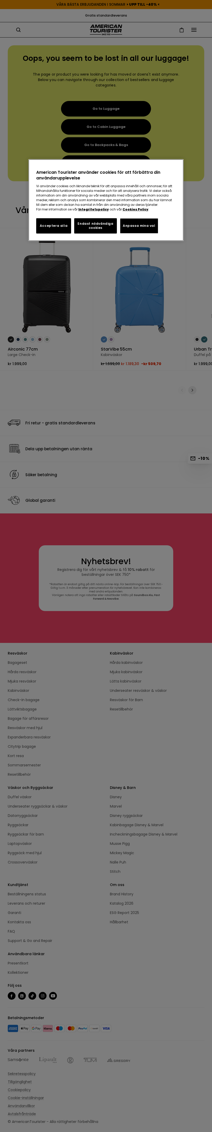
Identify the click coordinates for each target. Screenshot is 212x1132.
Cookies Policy (135, 209)
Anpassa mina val (139, 225)
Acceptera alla (53, 225)
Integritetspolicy (93, 209)
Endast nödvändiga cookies (95, 225)
